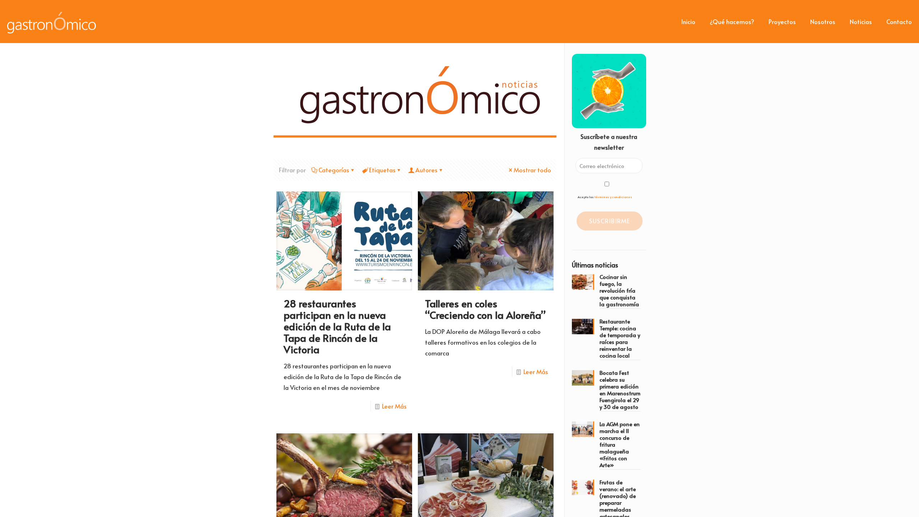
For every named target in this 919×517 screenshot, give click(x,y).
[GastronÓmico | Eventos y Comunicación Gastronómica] (51, 21)
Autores (426, 170)
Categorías (333, 170)
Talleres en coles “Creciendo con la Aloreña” (485, 309)
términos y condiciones (613, 197)
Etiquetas (382, 170)
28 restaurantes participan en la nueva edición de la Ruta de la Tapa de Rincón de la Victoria (337, 326)
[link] (421, 94)
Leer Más (394, 406)
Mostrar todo (532, 170)
